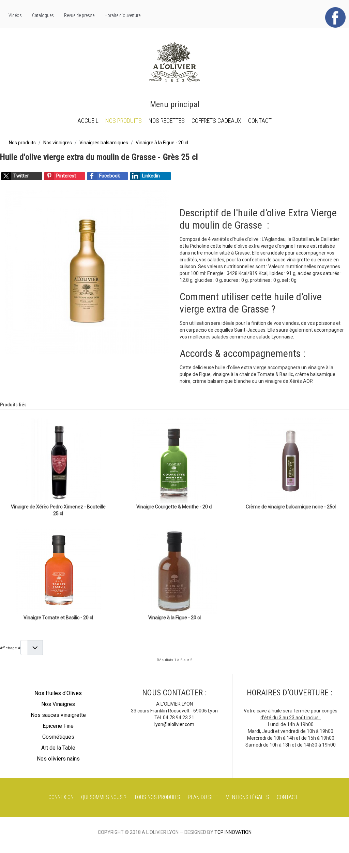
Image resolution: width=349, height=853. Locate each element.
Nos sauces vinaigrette (58, 715)
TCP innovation (233, 832)
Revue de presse (79, 15)
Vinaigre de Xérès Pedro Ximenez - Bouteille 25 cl (58, 510)
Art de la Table (58, 747)
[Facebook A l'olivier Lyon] (335, 17)
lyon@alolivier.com (174, 724)
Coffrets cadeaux (216, 120)
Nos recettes (167, 120)
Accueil (87, 120)
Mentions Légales (247, 797)
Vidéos (15, 15)
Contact (260, 120)
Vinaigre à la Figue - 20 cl (174, 617)
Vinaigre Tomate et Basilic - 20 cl (58, 617)
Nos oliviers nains (58, 758)
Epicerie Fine (58, 726)
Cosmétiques (58, 737)
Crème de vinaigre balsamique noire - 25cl (291, 506)
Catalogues (43, 15)
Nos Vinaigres (58, 704)
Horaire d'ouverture (122, 15)
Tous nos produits (157, 797)
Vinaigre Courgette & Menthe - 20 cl (174, 506)
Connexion (61, 797)
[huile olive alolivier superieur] (87, 271)
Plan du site (203, 797)
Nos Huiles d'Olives (58, 693)
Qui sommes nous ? (103, 797)
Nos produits (123, 120)
